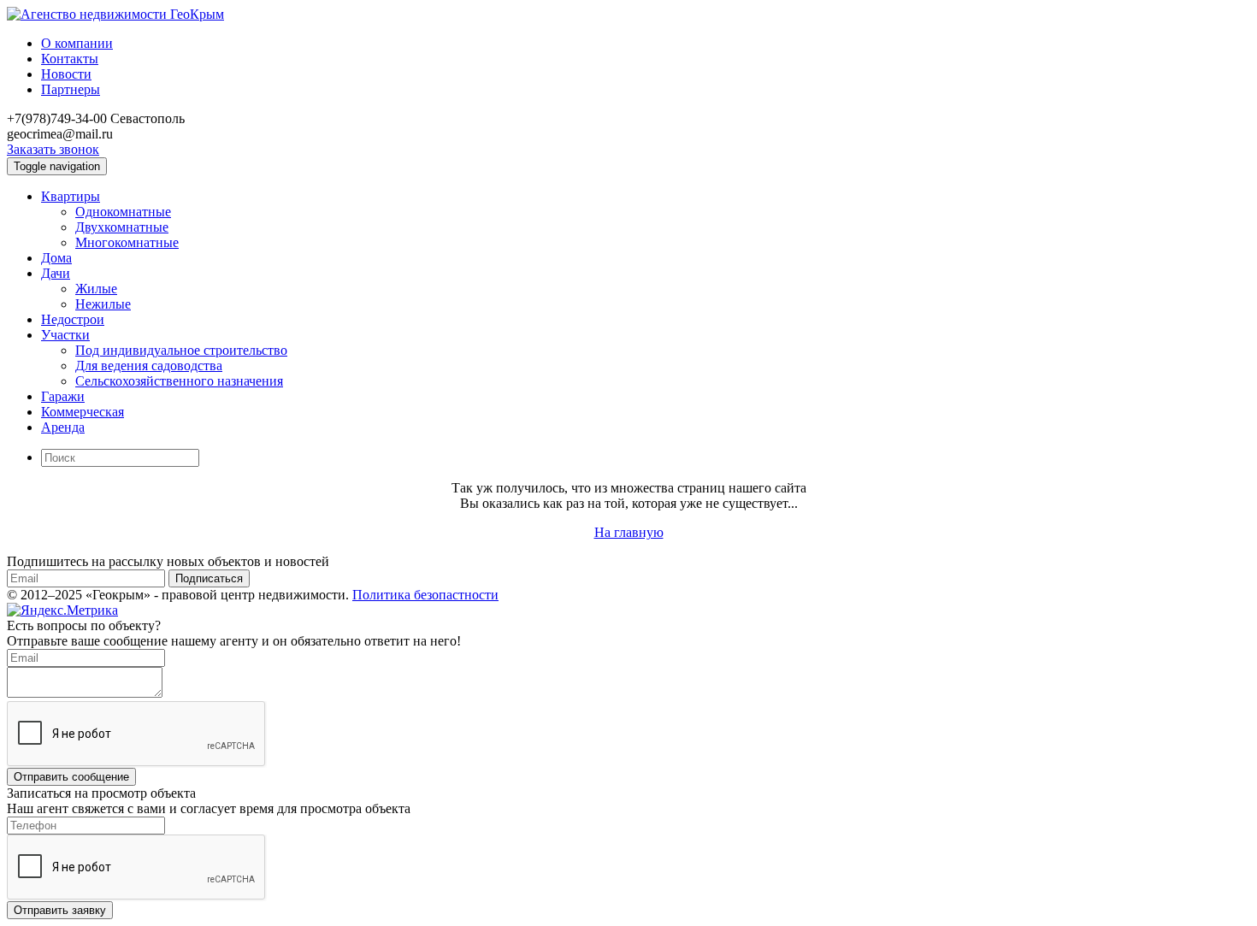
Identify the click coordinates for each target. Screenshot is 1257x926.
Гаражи (63, 396)
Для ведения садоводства (148, 365)
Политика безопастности (425, 594)
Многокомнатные (127, 242)
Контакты (69, 58)
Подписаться (209, 578)
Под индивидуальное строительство (181, 350)
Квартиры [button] (70, 196)
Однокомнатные (123, 211)
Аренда (63, 427)
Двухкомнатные (121, 227)
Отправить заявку (60, 910)
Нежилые (103, 304)
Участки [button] (65, 334)
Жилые (96, 288)
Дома (56, 258)
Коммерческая (82, 411)
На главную (629, 532)
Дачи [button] (55, 273)
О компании (77, 43)
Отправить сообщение (71, 776)
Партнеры (70, 89)
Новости (66, 74)
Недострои (72, 319)
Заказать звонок (53, 149)
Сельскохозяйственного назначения (179, 381)
